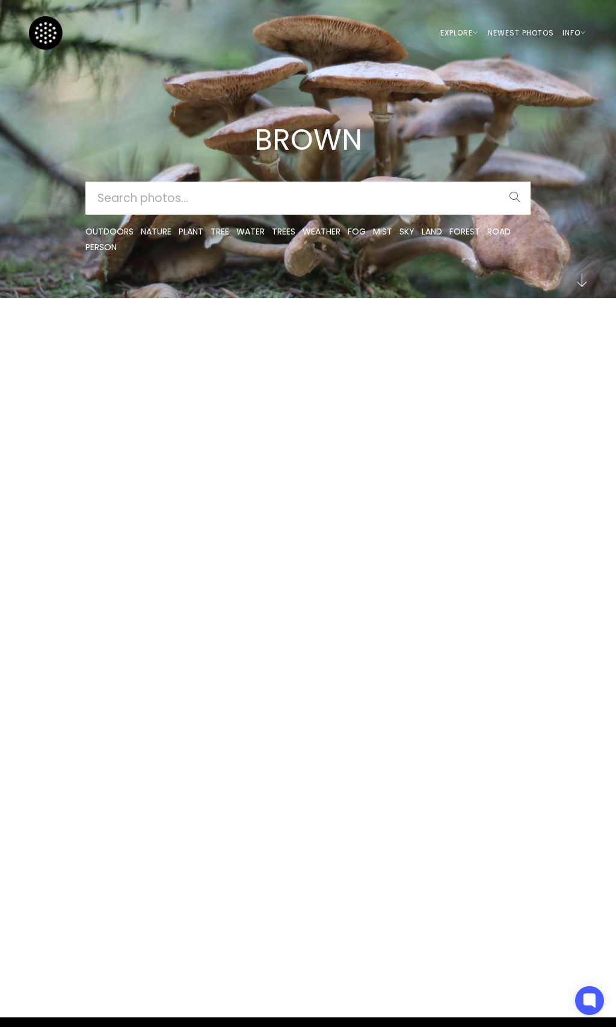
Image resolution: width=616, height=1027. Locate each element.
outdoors (109, 231)
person (101, 247)
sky (406, 231)
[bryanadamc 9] (159, 343)
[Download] (602, 363)
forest (464, 231)
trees (283, 231)
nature (156, 231)
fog (357, 231)
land (432, 231)
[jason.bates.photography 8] (602, 333)
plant (191, 231)
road (499, 231)
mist (382, 231)
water (250, 231)
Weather (321, 231)
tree (220, 231)
